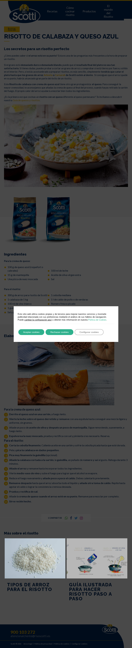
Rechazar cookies (59, 332)
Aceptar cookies (31, 332)
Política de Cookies (97, 320)
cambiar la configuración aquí (38, 320)
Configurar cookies (89, 332)
